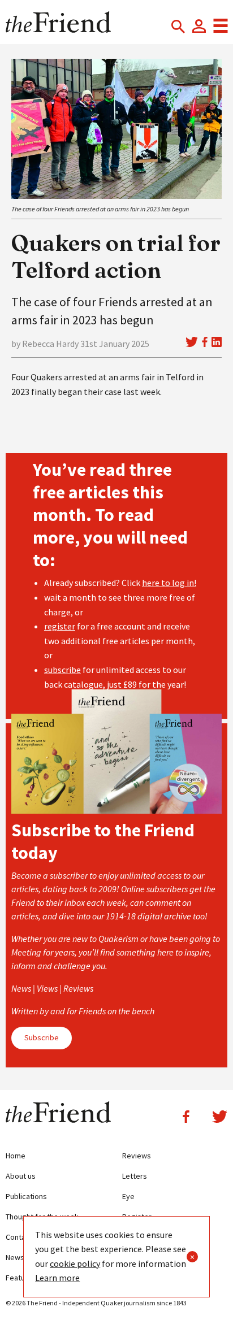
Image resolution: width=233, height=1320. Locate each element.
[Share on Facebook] (205, 342)
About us (21, 1176)
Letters (134, 1176)
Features (21, 1278)
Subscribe (41, 1037)
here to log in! (169, 582)
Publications (26, 1196)
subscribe (62, 669)
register (59, 626)
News (15, 1257)
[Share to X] (191, 342)
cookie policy (75, 1263)
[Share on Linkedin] (217, 342)
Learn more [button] (57, 1277)
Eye (128, 1196)
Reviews (136, 1155)
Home (15, 1155)
